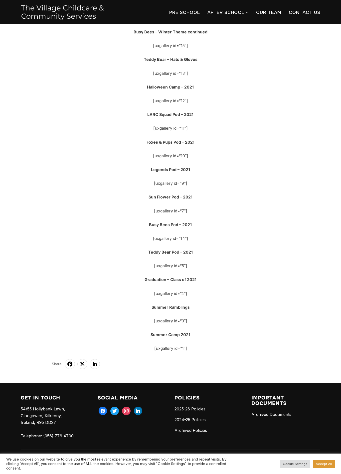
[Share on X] (82, 364)
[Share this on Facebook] (70, 364)
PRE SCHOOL (184, 12)
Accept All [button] (324, 464)
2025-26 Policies (189, 408)
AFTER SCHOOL (225, 12)
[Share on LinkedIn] (95, 364)
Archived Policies (190, 430)
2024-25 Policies (190, 419)
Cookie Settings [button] (295, 464)
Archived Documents (271, 414)
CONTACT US (304, 12)
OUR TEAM (268, 12)
